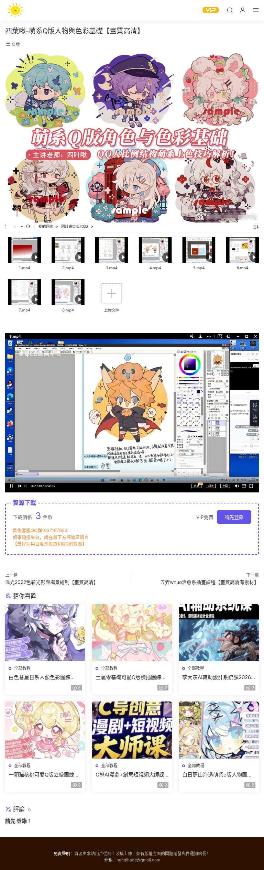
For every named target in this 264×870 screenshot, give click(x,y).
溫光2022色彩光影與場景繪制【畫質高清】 (51, 582)
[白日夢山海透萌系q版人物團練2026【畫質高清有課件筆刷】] (219, 730)
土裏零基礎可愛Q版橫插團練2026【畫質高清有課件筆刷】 (130, 677)
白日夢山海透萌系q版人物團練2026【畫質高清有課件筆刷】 (217, 774)
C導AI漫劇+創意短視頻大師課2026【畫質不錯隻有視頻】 (130, 774)
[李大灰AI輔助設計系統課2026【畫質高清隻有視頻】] (219, 632)
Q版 (16, 44)
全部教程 (22, 668)
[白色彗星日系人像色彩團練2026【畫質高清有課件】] (45, 632)
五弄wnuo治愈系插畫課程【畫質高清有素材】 (209, 582)
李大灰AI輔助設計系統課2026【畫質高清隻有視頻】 (216, 677)
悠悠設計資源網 (15, 10)
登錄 (21, 821)
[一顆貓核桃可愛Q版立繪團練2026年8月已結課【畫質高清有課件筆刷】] (45, 730)
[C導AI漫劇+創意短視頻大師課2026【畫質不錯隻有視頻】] (132, 730)
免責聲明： (64, 853)
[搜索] (230, 10)
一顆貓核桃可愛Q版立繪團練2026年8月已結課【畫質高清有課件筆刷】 (45, 774)
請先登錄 (234, 517)
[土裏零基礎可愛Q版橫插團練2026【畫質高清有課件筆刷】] (132, 632)
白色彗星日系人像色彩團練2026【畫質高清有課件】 (39, 677)
